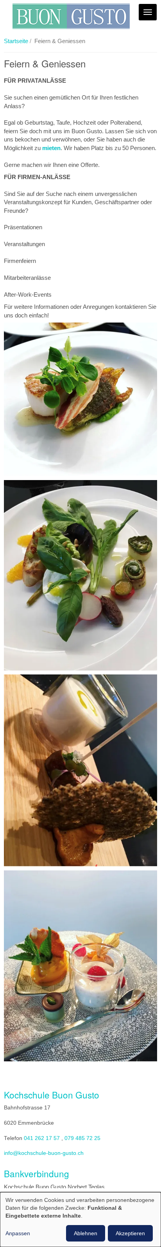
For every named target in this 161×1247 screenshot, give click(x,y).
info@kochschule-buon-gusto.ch (44, 1153)
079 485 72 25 (82, 1138)
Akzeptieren (130, 1233)
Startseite (16, 41)
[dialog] (80, 1219)
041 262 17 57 (42, 1138)
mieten (51, 148)
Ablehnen (85, 1233)
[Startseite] (71, 16)
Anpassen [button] (17, 1233)
